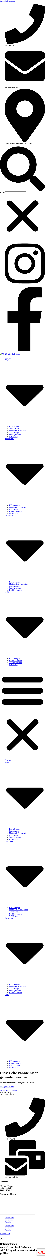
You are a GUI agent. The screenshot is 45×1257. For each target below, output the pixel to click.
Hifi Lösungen (14, 505)
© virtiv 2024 (5, 1234)
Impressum (9, 1220)
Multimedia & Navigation (18, 430)
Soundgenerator (15, 435)
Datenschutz (9, 1218)
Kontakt (7, 1222)
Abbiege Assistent (15, 663)
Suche (2, 193)
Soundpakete (14, 428)
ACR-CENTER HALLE (9, 1090)
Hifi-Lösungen (14, 426)
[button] (22, 168)
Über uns (8, 358)
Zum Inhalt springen (7, 1)
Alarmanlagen (14, 432)
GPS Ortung (13, 437)
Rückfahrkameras (15, 511)
